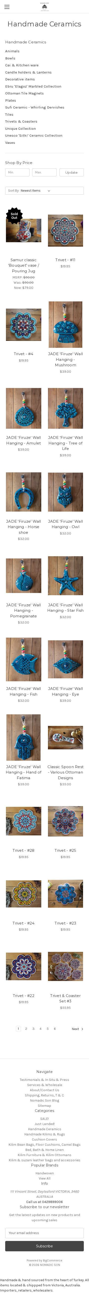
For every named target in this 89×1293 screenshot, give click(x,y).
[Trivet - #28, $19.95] (23, 821)
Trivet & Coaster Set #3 (65, 998)
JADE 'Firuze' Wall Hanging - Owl (65, 524)
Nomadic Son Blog (44, 1100)
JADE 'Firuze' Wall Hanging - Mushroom (65, 359)
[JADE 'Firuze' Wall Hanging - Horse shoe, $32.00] (23, 492)
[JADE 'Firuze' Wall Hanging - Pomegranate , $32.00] (23, 576)
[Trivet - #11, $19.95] (65, 230)
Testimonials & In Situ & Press (44, 1080)
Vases (10, 142)
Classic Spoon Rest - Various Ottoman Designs (65, 772)
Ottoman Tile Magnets (24, 93)
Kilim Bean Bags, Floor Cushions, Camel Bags (44, 1145)
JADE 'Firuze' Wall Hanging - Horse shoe (23, 527)
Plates (10, 100)
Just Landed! (45, 1124)
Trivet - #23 (65, 923)
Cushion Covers (44, 1139)
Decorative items (20, 79)
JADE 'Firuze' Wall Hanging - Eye (65, 691)
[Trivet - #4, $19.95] (23, 324)
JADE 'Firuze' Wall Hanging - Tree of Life (65, 443)
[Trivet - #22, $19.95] (23, 966)
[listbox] (36, 190)
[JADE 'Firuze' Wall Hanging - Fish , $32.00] (23, 659)
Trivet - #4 (23, 353)
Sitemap (44, 1106)
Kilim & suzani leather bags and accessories (44, 1160)
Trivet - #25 (65, 850)
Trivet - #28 (23, 850)
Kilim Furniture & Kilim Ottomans (44, 1155)
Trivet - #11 (65, 260)
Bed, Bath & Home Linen (44, 1150)
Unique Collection (20, 128)
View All (44, 1178)
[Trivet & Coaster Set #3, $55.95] (65, 966)
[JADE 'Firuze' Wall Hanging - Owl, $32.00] (65, 492)
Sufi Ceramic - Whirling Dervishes (34, 107)
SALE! (44, 1119)
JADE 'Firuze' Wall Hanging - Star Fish (65, 608)
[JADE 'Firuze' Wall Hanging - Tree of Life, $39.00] (65, 408)
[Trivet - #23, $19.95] (65, 894)
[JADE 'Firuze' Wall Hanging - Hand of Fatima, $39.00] (23, 737)
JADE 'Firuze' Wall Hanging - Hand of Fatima (23, 772)
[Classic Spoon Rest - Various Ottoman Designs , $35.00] (65, 737)
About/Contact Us (44, 1090)
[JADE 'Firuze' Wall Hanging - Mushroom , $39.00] (65, 324)
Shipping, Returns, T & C (44, 1095)
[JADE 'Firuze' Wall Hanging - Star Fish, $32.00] (65, 576)
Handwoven (44, 1173)
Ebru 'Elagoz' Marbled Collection (33, 86)
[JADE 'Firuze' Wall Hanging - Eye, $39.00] (65, 659)
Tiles (9, 114)
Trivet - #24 (23, 923)
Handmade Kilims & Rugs (44, 1134)
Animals (12, 51)
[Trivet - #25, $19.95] (65, 821)
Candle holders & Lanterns (28, 72)
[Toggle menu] (7, 7)
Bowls (10, 58)
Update (71, 172)
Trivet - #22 (23, 995)
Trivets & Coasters (21, 121)
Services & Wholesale (44, 1085)
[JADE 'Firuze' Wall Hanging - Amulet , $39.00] (23, 408)
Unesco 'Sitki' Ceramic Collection (33, 135)
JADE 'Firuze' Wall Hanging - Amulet (23, 440)
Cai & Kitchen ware (22, 65)
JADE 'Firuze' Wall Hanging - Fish (23, 691)
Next (76, 1029)
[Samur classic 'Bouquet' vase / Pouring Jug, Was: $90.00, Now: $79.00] (23, 230)
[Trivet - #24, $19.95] (23, 894)
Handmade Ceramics (44, 1129)
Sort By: (13, 190)
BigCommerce (52, 1260)
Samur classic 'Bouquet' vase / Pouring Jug (23, 265)
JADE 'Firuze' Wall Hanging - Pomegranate (23, 610)
